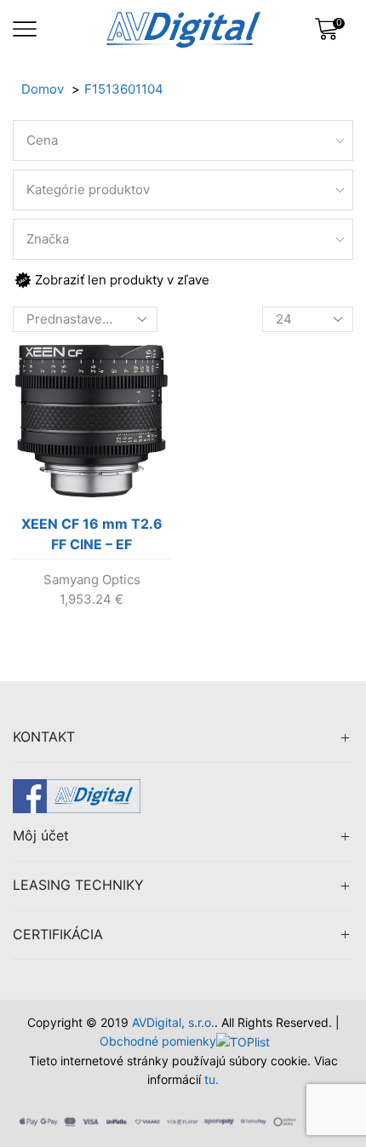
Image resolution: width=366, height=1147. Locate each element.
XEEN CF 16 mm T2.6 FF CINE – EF (92, 534)
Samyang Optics (91, 579)
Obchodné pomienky (158, 1041)
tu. (211, 1079)
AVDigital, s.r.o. (173, 1022)
